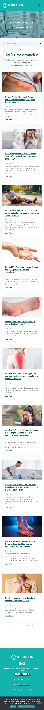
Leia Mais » (9, 120)
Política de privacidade (26, 707)
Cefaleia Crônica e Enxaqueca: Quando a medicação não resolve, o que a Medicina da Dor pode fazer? (21, 432)
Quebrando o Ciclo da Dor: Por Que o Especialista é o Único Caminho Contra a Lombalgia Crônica (21, 487)
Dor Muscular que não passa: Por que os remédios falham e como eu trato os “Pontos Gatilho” (22, 213)
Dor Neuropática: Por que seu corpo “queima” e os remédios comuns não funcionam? (21, 156)
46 (28, 625)
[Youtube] (23, 663)
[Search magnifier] (40, 43)
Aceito (13, 707)
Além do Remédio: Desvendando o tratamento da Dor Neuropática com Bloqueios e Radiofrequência (20, 544)
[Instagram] (20, 663)
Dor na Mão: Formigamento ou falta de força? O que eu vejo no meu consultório (21, 269)
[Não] (40, 703)
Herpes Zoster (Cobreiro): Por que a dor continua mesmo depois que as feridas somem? (20, 99)
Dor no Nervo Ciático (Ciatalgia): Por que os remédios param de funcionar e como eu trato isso (21, 376)
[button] (39, 4)
